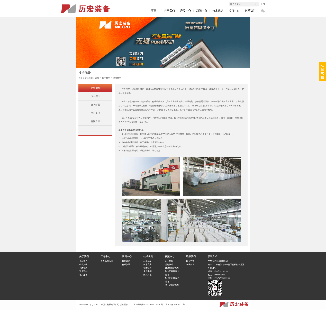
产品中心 (185, 10)
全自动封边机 (107, 261)
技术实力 (95, 96)
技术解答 (95, 104)
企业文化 (83, 264)
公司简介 (83, 261)
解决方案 (95, 121)
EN (263, 4)
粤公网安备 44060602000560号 (148, 304)
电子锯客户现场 (172, 285)
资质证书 (83, 271)
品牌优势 (117, 78)
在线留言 (190, 264)
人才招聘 (83, 268)
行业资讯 (126, 264)
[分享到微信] (263, 11)
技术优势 (217, 10)
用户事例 (95, 113)
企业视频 (169, 261)
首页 (153, 10)
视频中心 (234, 10)
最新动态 (126, 261)
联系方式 (190, 261)
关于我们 (169, 10)
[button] (79, 42)
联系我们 (250, 10)
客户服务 (83, 275)
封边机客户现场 (172, 268)
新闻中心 (201, 10)
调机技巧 (169, 264)
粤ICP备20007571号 (175, 304)
